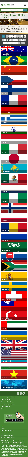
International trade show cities (7, 404)
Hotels (2, 408)
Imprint (2, 428)
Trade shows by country (6, 399)
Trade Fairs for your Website (7, 430)
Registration (6, 1)
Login (2, 1)
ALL (3, 36)
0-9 (7, 36)
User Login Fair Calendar (6, 432)
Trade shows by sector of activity (8, 397)
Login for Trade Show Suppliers (8, 437)
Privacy (2, 425)
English (24, 1)
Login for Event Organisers (7, 435)
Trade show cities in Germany (7, 401)
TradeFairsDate (7, 4)
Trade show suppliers (5, 406)
